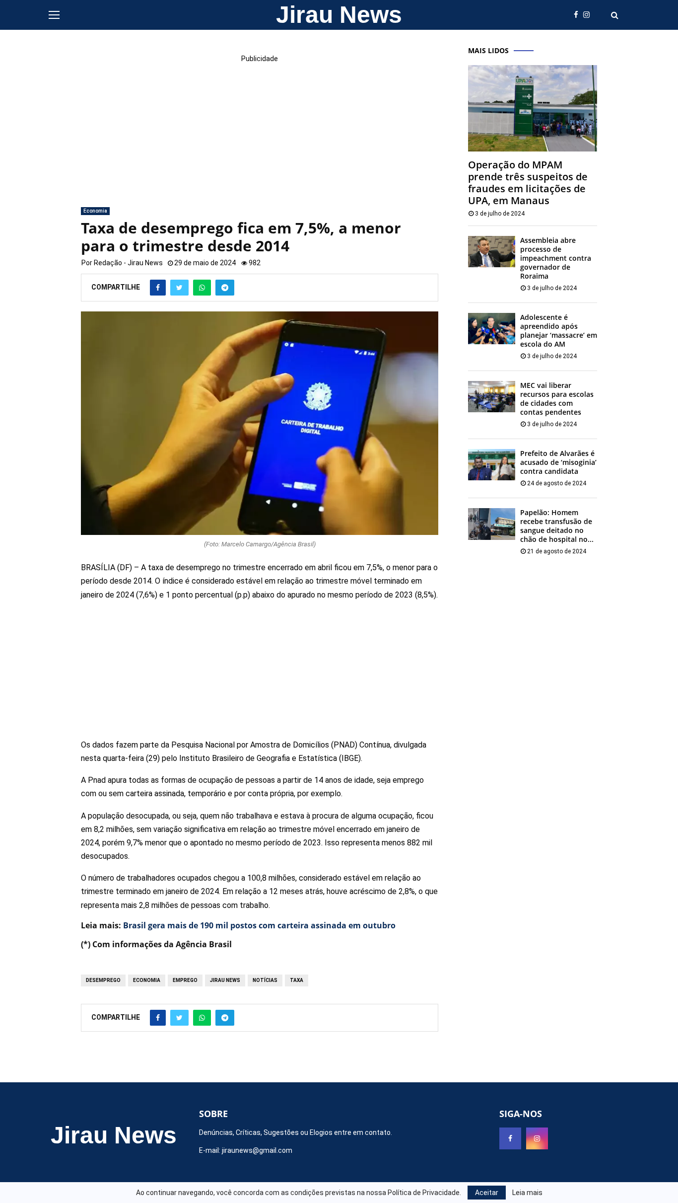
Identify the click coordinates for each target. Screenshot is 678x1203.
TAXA (296, 980)
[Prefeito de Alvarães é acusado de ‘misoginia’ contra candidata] (491, 464)
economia (146, 980)
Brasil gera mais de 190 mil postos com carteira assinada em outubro (259, 925)
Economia (95, 211)
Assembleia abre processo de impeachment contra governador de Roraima (555, 258)
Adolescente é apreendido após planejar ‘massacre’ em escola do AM (558, 330)
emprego (185, 980)
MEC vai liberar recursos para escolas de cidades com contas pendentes (557, 398)
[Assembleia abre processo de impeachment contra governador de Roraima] (491, 251)
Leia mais (527, 1192)
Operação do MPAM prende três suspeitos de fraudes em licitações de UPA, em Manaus (528, 182)
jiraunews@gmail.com (257, 1150)
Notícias (265, 980)
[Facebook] (578, 15)
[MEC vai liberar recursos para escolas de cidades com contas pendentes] (491, 396)
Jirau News (339, 14)
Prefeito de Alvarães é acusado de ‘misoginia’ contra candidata (558, 462)
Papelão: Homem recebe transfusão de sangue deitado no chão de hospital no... (557, 526)
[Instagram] (589, 15)
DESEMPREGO (103, 980)
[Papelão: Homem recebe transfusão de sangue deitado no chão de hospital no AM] (491, 523)
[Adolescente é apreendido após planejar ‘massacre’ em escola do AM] (491, 328)
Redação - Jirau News (128, 263)
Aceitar (486, 1193)
